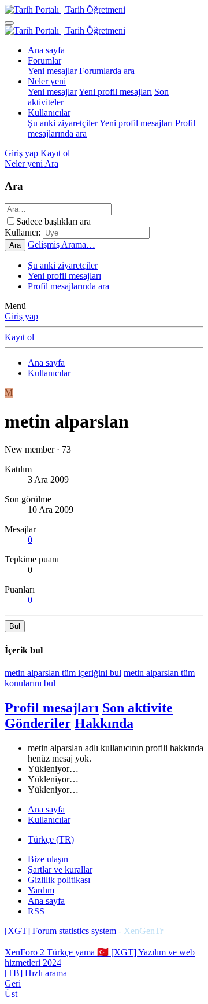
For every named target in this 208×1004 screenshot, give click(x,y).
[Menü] (9, 23)
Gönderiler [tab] (38, 723)
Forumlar (44, 60)
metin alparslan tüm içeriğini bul (63, 673)
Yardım (41, 890)
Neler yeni (47, 81)
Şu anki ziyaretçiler (63, 123)
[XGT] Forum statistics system (84, 931)
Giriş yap (21, 316)
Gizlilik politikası (59, 880)
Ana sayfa (46, 50)
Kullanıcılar (49, 112)
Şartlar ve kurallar (60, 869)
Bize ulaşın (48, 859)
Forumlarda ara (107, 71)
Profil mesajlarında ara (68, 286)
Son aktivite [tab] (137, 707)
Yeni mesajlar (52, 71)
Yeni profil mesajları (115, 92)
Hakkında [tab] (104, 723)
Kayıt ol (19, 337)
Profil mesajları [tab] (52, 707)
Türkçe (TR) (51, 839)
